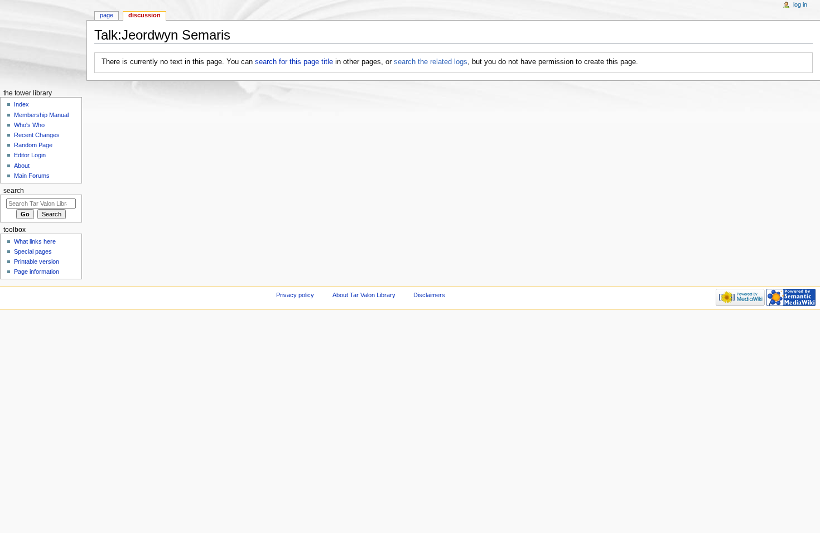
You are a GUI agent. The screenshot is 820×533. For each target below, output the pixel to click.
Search (13, 190)
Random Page (33, 145)
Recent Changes (37, 135)
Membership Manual (41, 115)
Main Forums (32, 175)
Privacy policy (295, 295)
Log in (800, 4)
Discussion (144, 15)
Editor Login (30, 155)
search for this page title (294, 62)
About (22, 165)
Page (106, 15)
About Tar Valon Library (363, 295)
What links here (35, 241)
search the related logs (430, 62)
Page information (36, 271)
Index (21, 104)
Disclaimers (429, 295)
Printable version (36, 261)
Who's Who (29, 125)
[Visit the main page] (43, 43)
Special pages (33, 251)
